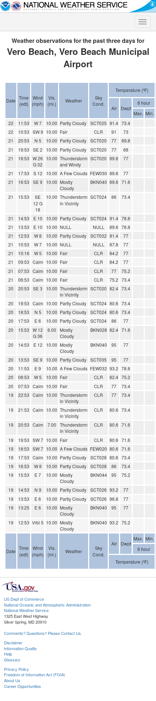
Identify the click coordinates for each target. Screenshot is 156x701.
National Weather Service (26, 610)
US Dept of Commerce (24, 599)
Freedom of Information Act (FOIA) (34, 674)
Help (8, 654)
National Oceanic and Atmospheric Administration (47, 605)
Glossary (12, 659)
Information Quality (20, 648)
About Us (12, 680)
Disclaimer (13, 642)
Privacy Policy (16, 669)
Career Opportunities (22, 686)
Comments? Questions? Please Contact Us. (43, 633)
